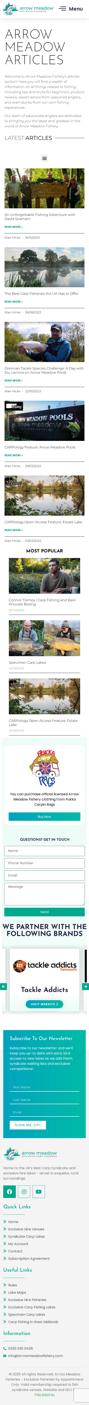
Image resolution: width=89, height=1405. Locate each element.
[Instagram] (24, 1191)
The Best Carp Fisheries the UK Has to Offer (41, 294)
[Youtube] (38, 1191)
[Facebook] (9, 1191)
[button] (44, 158)
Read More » (14, 227)
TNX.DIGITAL (44, 1394)
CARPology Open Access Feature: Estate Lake (43, 522)
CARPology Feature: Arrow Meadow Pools (40, 447)
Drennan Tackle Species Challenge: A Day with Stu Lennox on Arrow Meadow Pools (44, 370)
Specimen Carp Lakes (27, 662)
